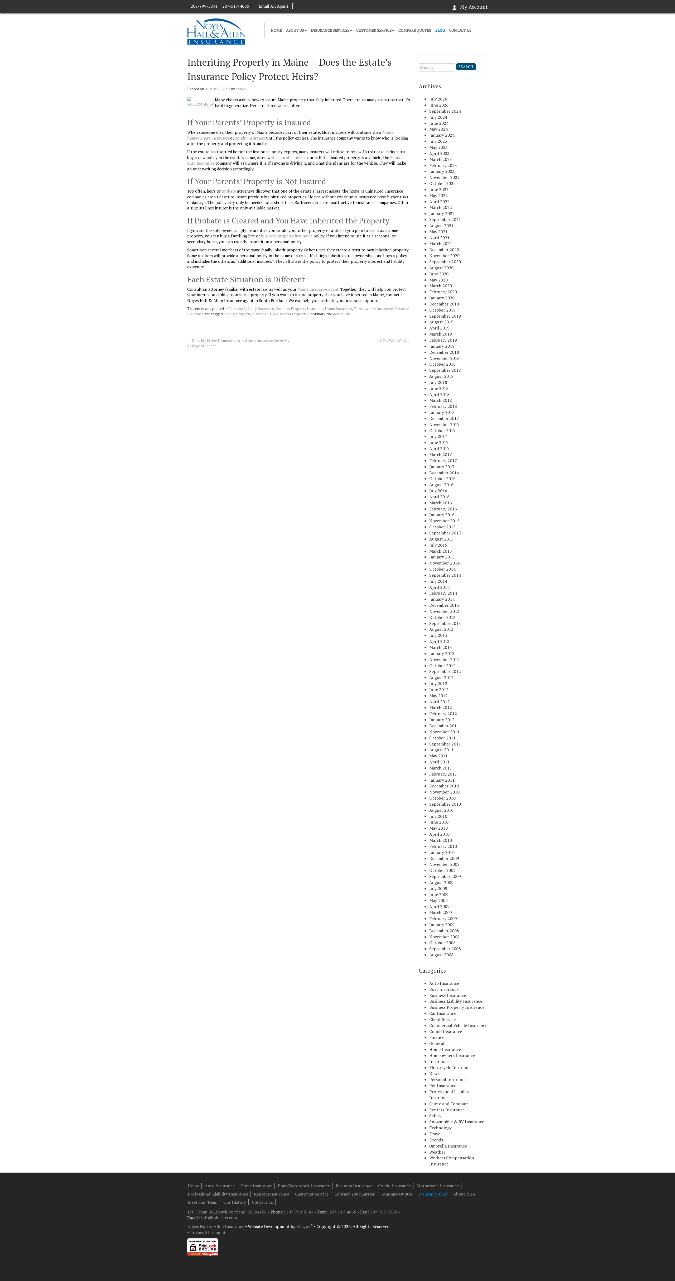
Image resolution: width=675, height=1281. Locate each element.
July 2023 (438, 141)
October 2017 (442, 430)
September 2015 (445, 533)
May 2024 (438, 129)
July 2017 (438, 436)
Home (276, 30)
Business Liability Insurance (251, 308)
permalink (341, 313)
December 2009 (444, 858)
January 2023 (442, 171)
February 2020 (443, 292)
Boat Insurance (444, 989)
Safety (435, 1116)
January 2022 (442, 213)
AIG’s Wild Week (395, 340)
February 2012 (443, 713)
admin (241, 88)
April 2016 (439, 497)
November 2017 (444, 424)
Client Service (442, 1019)
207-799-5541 (204, 6)
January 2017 (442, 467)
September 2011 (445, 744)
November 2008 (444, 937)
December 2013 (444, 605)
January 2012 (442, 720)
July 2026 (438, 99)
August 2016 (441, 484)
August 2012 (441, 677)
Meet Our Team (203, 1202)
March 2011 (440, 768)
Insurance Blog (432, 1194)
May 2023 (438, 147)
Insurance (439, 1061)
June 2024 (439, 123)
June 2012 (439, 689)
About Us (295, 30)
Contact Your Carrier (354, 1194)
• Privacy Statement (206, 1232)
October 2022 (442, 183)
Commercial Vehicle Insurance (458, 1025)
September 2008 (445, 949)
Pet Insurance (442, 1085)
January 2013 (442, 653)
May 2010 (438, 828)
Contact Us (460, 30)
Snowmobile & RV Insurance (456, 1122)
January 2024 (442, 135)
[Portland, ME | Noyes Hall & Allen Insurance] (216, 31)
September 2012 (445, 671)
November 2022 (444, 177)
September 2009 (445, 876)
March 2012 (440, 707)
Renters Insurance (447, 1110)
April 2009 (439, 906)
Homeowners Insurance (373, 308)
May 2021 (438, 232)
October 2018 (442, 364)
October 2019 (442, 310)
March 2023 (440, 159)
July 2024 (438, 117)
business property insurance (286, 235)
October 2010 (442, 798)
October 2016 (442, 478)
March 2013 (440, 647)
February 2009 (443, 918)
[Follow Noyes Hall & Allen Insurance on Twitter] (307, 6)
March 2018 (440, 400)
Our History (234, 1202)
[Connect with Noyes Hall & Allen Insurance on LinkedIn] (302, 6)
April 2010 (439, 834)
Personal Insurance (447, 1079)
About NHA (464, 1194)
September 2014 (445, 575)
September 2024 (445, 111)
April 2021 (439, 238)
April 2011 (439, 762)
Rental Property (293, 313)
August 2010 (441, 810)
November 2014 (444, 563)
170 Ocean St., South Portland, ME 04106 (227, 1212)
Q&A (274, 313)
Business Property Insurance (299, 308)
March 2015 (440, 551)
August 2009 (441, 882)
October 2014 (442, 569)
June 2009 (439, 894)
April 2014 (439, 587)
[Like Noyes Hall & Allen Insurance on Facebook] (298, 6)
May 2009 (438, 900)
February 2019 (443, 340)
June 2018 (439, 388)
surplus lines (291, 157)
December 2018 (444, 352)
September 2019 (445, 316)
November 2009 (444, 864)
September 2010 (445, 804)
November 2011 (444, 732)
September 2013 (445, 623)
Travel (435, 1134)
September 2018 (445, 370)
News (434, 1074)
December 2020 (444, 249)
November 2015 (444, 521)
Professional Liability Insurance (218, 1194)
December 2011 (444, 726)
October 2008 (442, 942)
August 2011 (441, 750)
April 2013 (439, 641)
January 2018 (442, 412)
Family (229, 313)
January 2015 (442, 557)
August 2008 (441, 955)
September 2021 (445, 219)
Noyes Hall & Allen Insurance (215, 1226)
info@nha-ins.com (219, 1218)
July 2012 (438, 683)
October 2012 (442, 665)
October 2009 (442, 870)
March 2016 (440, 503)
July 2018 (438, 382)
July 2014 (438, 581)
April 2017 (439, 448)
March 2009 (440, 912)
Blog (440, 30)
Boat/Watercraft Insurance (304, 1186)
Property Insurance (252, 313)
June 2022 (439, 189)
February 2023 (443, 165)
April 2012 (439, 702)
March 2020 (440, 286)
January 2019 (442, 346)
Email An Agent (273, 6)
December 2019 (444, 304)
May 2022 (438, 195)
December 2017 (444, 418)
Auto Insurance (444, 983)
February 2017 (443, 460)
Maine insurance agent (318, 289)
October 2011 (442, 738)
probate (229, 191)
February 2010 (443, 846)
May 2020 (438, 280)
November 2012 (444, 659)
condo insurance (250, 138)
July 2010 (438, 816)
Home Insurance (338, 308)
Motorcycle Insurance (450, 1067)
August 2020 (441, 268)
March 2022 (440, 207)
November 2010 (444, 792)
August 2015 (441, 539)
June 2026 (439, 105)
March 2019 (440, 334)
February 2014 (443, 593)
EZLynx (303, 1226)
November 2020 (444, 256)
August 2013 (441, 629)
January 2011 (442, 780)
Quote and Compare (448, 1104)
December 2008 (444, 931)
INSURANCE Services (330, 30)
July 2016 (438, 491)
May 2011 (438, 756)
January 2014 (442, 599)
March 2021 (440, 243)
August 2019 (441, 322)
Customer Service (374, 30)
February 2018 (443, 406)
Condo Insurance (445, 1031)
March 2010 (440, 840)
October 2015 (442, 527)
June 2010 (439, 822)
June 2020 (439, 274)
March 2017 (440, 454)
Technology (440, 1128)
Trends (436, 1140)
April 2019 (439, 328)
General (436, 1043)
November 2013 (444, 611)
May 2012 (438, 696)
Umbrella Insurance (448, 1146)
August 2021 (441, 225)
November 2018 (444, 358)
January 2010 (442, 852)
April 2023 (439, 153)
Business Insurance (447, 995)
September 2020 (445, 262)
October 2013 (442, 617)
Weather (437, 1152)
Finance (436, 1037)
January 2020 (442, 298)
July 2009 (438, 888)
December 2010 (444, 786)
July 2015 (438, 545)
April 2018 (439, 394)
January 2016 (442, 515)
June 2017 (439, 442)
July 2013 (438, 635)
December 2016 (444, 473)
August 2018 (441, 376)
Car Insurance (442, 1013)
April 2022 (439, 201)
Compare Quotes (414, 30)
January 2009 (442, 925)
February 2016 (443, 509)
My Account (474, 6)
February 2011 (443, 774)
